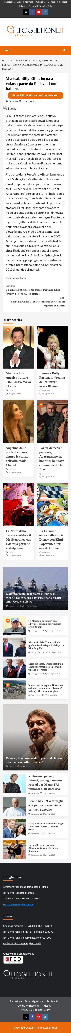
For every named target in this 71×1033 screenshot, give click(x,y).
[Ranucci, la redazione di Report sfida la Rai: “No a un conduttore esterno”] (35, 737)
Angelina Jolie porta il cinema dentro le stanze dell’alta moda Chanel (17, 456)
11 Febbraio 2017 (29, 101)
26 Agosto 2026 (14, 394)
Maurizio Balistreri (38, 652)
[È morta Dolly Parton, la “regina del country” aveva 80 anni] (52, 347)
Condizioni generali (57, 1)
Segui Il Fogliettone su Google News (35, 95)
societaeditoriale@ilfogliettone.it (22, 943)
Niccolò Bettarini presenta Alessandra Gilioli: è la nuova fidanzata (43, 848)
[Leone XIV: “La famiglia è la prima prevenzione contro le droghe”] (14, 806)
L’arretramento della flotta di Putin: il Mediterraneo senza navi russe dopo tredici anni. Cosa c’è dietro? (33, 597)
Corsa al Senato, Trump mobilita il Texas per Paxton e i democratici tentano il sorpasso (45, 667)
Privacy (22, 6)
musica (15, 277)
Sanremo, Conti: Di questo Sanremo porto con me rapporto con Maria (38, 301)
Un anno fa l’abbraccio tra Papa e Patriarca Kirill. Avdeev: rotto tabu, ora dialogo (33, 290)
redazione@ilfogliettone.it (18, 904)
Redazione (9, 1)
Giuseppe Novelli (37, 631)
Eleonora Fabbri (14, 606)
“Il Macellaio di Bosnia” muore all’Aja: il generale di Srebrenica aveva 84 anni (44, 624)
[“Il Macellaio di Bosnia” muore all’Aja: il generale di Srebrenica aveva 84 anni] (14, 625)
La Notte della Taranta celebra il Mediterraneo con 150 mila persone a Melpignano (18, 539)
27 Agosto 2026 (54, 631)
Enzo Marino (36, 695)
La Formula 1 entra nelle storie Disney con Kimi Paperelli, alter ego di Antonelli (51, 539)
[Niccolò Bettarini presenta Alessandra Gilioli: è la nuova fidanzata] (14, 849)
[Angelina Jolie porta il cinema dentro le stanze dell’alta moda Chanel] (18, 421)
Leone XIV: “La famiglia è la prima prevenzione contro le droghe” (46, 805)
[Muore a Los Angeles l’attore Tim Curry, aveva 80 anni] (18, 347)
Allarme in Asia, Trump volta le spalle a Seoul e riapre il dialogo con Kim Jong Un (46, 645)
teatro (23, 277)
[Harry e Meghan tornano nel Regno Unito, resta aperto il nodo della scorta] (14, 828)
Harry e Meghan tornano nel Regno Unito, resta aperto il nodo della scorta (46, 826)
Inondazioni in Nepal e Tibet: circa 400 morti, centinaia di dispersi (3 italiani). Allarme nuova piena (45, 688)
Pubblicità (40, 1)
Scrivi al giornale (25, 1)
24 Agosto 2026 (14, 472)
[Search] (64, 50)
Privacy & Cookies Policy (41, 6)
